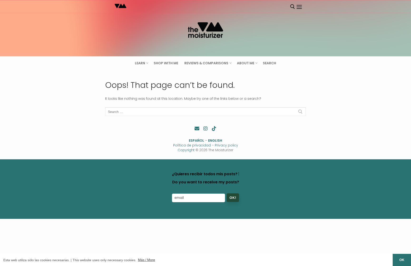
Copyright (186, 150)
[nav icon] (299, 7)
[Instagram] (205, 128)
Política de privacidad (192, 145)
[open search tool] (292, 6)
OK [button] (401, 260)
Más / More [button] (146, 260)
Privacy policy (226, 145)
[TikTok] (214, 128)
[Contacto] (197, 128)
